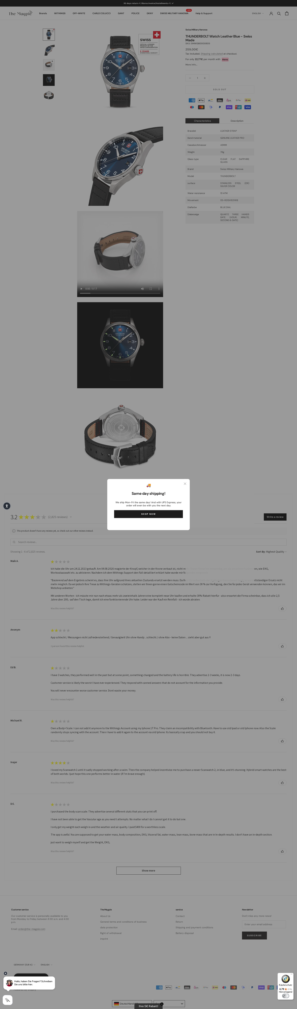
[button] (7, 506)
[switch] (285, 996)
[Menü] (291, 975)
